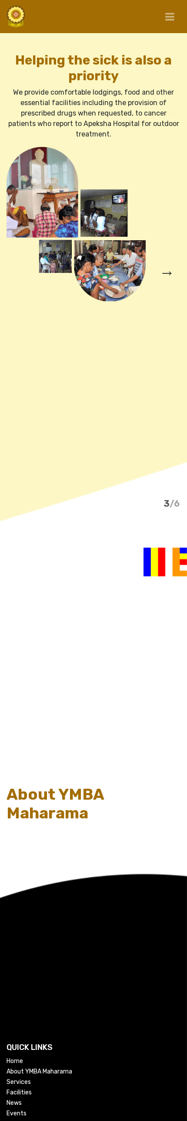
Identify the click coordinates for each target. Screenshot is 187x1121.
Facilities (19, 1092)
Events (17, 1113)
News (14, 1103)
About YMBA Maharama (39, 1071)
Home (15, 1061)
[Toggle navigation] (170, 16)
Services (19, 1082)
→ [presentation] (167, 270)
